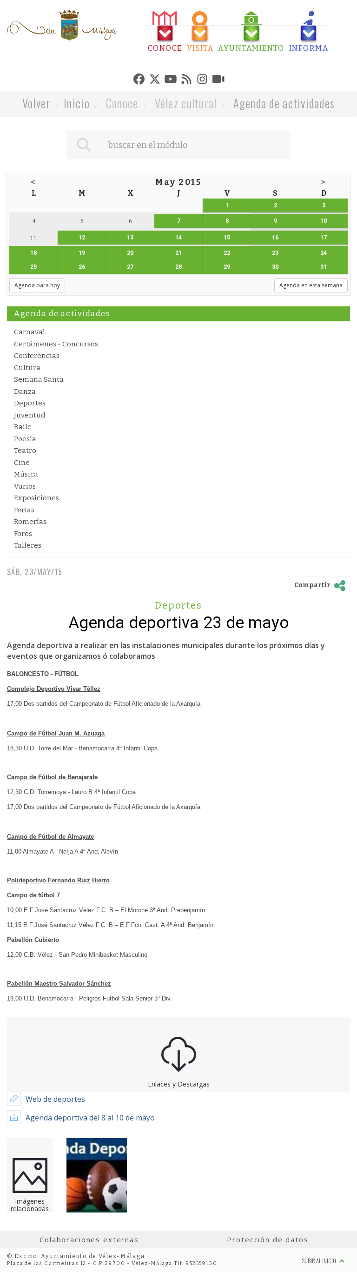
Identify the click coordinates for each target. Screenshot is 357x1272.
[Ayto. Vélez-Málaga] (62, 25)
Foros (23, 534)
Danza (25, 391)
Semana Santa (39, 379)
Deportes (30, 403)
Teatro (25, 450)
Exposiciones (36, 498)
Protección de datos (267, 1239)
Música (26, 474)
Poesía (25, 439)
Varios (25, 486)
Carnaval (29, 332)
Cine (22, 462)
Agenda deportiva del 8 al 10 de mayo (90, 1118)
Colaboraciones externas (89, 1239)
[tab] (165, 32)
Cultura (27, 368)
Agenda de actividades (284, 103)
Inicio (77, 103)
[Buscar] (83, 145)
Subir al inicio (319, 1261)
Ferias (24, 510)
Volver (36, 103)
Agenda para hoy (37, 285)
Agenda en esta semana (311, 285)
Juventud (30, 415)
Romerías (30, 521)
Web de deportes (55, 1099)
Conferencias (37, 355)
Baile (23, 427)
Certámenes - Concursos (56, 344)
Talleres (27, 545)
